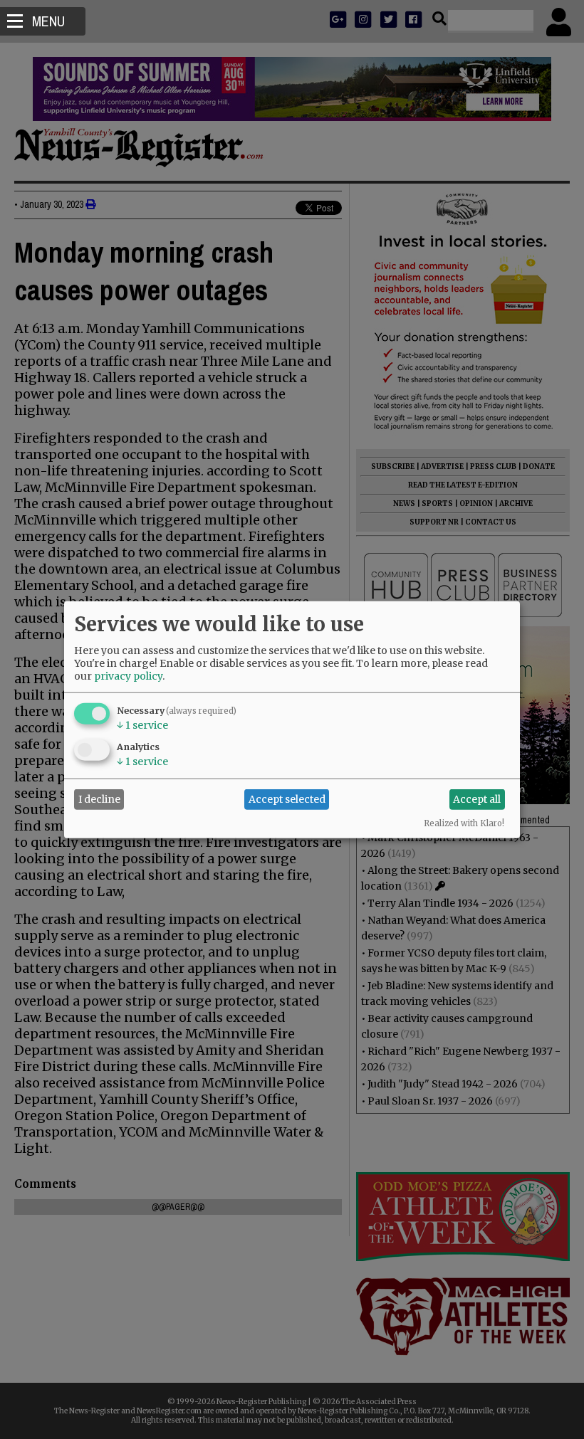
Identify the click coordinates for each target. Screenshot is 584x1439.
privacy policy (128, 675)
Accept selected (287, 799)
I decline (99, 799)
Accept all (477, 799)
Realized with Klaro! (464, 823)
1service (142, 724)
